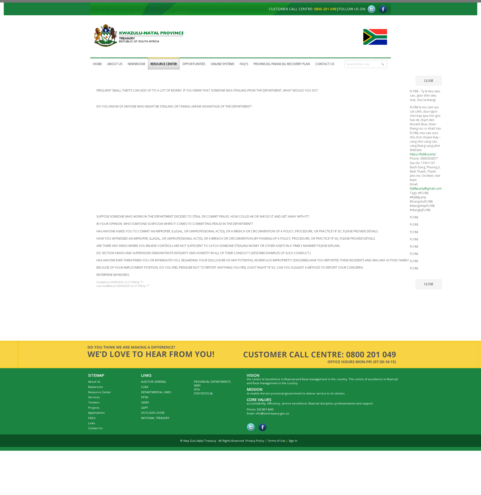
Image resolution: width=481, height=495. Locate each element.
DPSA (144, 399)
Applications (96, 415)
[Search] (383, 64)
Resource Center (99, 394)
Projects (93, 410)
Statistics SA (203, 396)
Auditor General (153, 384)
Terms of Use (276, 443)
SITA (197, 392)
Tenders (93, 405)
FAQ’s (91, 420)
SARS (197, 388)
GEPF (144, 410)
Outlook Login (152, 415)
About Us (94, 384)
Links (91, 425)
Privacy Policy (255, 443)
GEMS (145, 405)
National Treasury (155, 420)
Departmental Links (156, 394)
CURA (144, 389)
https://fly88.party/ (423, 155)
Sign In (293, 443)
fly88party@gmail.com (426, 190)
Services (93, 399)
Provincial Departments (212, 384)
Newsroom (95, 389)
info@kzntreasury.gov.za (272, 416)
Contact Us (95, 430)
